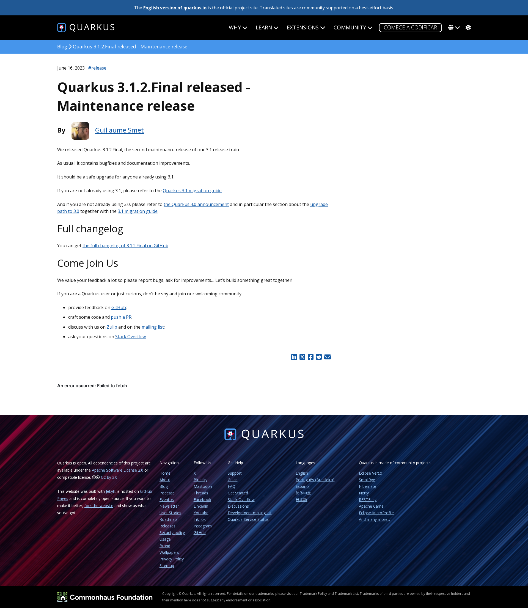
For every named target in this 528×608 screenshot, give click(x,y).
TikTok (200, 519)
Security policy (172, 532)
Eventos (167, 499)
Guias (233, 479)
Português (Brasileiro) (315, 479)
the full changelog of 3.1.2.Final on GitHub (125, 246)
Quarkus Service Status (248, 519)
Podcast (167, 493)
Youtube (201, 512)
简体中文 (303, 493)
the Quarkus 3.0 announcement (196, 204)
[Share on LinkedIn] (294, 357)
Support (235, 473)
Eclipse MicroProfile (376, 512)
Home (165, 473)
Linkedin (201, 506)
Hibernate (367, 486)
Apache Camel (371, 506)
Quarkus (188, 593)
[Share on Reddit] (319, 357)
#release (97, 68)
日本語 (301, 499)
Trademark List (346, 593)
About (165, 479)
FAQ (231, 486)
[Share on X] (302, 357)
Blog (62, 46)
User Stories (170, 512)
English (302, 473)
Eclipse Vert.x (370, 473)
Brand (165, 545)
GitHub (118, 307)
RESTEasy (367, 499)
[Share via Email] (327, 357)
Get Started (238, 493)
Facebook (202, 499)
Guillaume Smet (119, 129)
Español (303, 486)
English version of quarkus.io (175, 8)
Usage (165, 539)
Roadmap (168, 519)
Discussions (238, 506)
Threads (201, 493)
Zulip (112, 327)
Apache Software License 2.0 (117, 470)
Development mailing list (250, 512)
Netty (364, 493)
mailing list (153, 327)
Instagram (203, 526)
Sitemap (167, 565)
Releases (167, 526)
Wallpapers (169, 552)
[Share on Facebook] (310, 357)
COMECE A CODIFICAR (410, 27)
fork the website (98, 505)
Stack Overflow (130, 337)
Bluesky (200, 479)
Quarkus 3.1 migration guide (192, 191)
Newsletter (169, 506)
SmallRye (367, 479)
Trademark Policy (313, 593)
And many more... (374, 519)
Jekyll (110, 491)
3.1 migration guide (138, 211)
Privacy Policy (172, 559)
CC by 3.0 (109, 477)
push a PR (121, 317)
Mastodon (203, 486)
